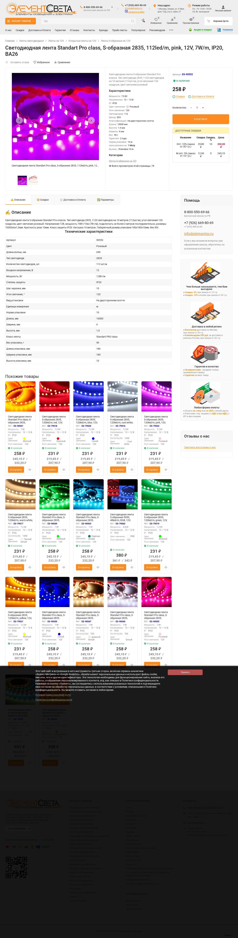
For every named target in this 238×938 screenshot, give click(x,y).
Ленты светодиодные (31, 41)
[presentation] (19, 120)
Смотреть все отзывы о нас (200, 447)
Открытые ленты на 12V (82, 41)
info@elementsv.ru (133, 8)
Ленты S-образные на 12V (115, 41)
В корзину (16, 469)
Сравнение (64, 62)
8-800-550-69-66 (93, 7)
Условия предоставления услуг (53, 694)
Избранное (43, 62)
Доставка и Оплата (203, 96)
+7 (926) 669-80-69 (135, 5)
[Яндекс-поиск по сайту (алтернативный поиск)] (143, 21)
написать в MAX (136, 12)
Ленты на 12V (56, 41)
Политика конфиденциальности (53, 699)
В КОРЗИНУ (201, 119)
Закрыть (233, 936)
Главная (10, 41)
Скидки (180, 96)
